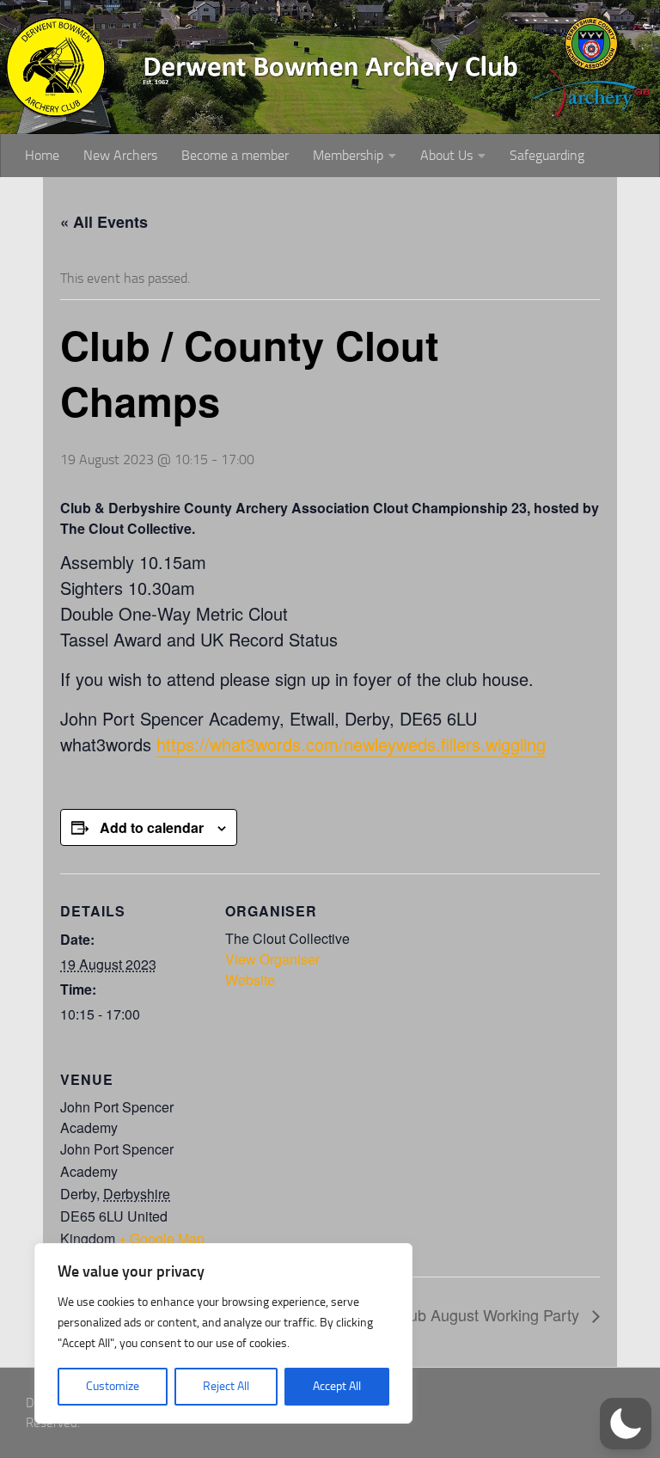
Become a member (235, 155)
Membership (348, 155)
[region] (223, 1333)
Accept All (337, 1386)
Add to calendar (152, 827)
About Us (446, 155)
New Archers (120, 155)
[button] (625, 1423)
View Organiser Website (272, 969)
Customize (112, 1386)
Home (42, 155)
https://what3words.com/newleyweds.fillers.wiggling (351, 744)
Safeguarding (547, 155)
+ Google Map (162, 1238)
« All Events (104, 222)
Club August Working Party (489, 1314)
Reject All (226, 1386)
